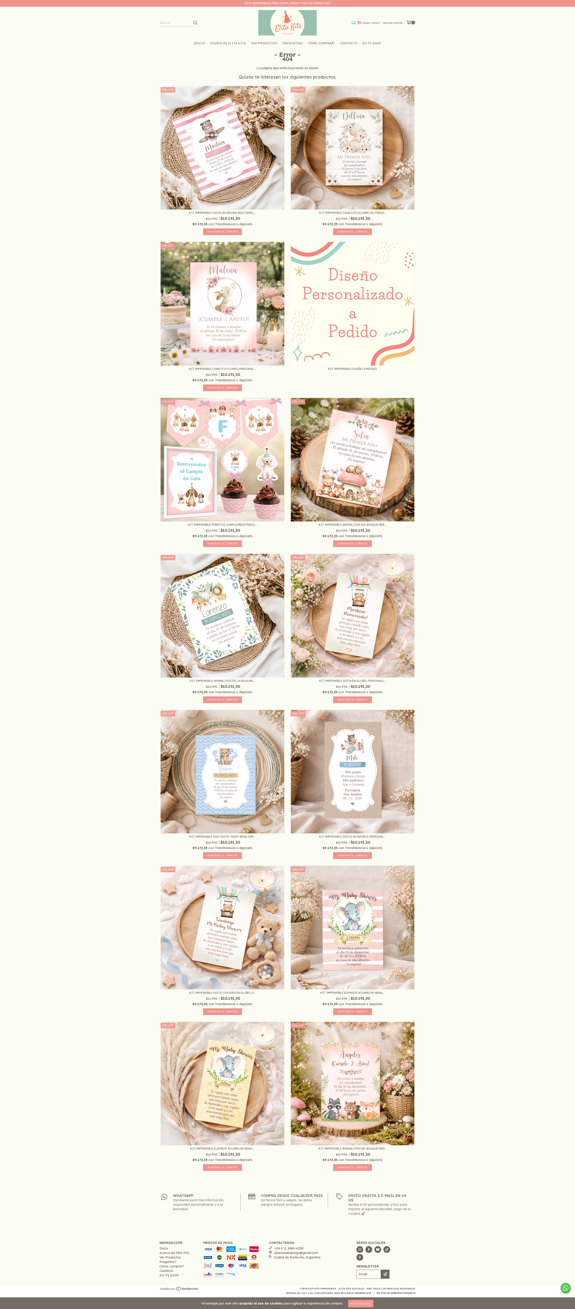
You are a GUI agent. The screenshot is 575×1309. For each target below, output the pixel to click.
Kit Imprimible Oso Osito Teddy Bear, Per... (222, 836)
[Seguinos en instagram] (359, 1249)
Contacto (348, 43)
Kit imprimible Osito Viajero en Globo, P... (222, 992)
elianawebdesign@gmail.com (296, 1253)
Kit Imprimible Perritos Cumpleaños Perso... (222, 524)
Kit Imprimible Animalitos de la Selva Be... (222, 680)
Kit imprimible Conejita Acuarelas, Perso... (352, 212)
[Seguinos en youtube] (377, 1249)
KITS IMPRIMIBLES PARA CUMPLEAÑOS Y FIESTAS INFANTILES (287, 3)
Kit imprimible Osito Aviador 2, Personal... (352, 836)
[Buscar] (195, 23)
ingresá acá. (363, 1293)
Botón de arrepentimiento (396, 1293)
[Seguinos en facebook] (368, 1249)
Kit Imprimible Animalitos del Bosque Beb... (352, 524)
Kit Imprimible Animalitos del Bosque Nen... (352, 1148)
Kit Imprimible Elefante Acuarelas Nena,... (353, 992)
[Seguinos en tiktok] (386, 1249)
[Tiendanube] (179, 1290)
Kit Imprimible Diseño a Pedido (352, 369)
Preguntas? (293, 43)
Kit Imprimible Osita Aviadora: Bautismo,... (222, 212)
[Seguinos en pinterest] (359, 1257)
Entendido (360, 1303)
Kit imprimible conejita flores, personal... (222, 369)
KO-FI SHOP (372, 43)
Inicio (199, 43)
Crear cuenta (371, 23)
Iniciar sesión (393, 23)
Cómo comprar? (321, 43)
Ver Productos (264, 43)
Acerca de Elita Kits (228, 43)
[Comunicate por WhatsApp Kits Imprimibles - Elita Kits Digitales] (566, 1288)
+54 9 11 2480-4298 (288, 1248)
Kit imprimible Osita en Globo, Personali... (352, 680)
